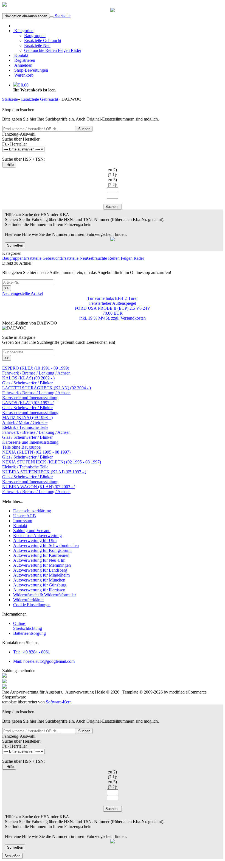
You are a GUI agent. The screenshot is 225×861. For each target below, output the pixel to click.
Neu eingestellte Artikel (22, 293)
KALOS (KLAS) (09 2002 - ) (28, 378)
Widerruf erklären (28, 599)
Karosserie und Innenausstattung (30, 397)
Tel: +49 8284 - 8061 (31, 652)
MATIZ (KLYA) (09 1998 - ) (27, 417)
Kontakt (20, 55)
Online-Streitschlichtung (27, 626)
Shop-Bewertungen (30, 70)
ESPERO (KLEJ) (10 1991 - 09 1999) (35, 368)
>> (6, 288)
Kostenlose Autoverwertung (37, 535)
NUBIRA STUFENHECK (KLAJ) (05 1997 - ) (44, 471)
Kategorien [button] (23, 30)
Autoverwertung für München (39, 580)
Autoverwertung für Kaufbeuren (41, 555)
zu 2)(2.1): (112, 172)
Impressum (22, 520)
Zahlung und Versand (31, 530)
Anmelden (22, 65)
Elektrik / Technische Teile (25, 427)
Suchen (83, 129)
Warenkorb (23, 75)
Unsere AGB (24, 515)
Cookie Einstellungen (31, 604)
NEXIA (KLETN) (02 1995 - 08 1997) (36, 452)
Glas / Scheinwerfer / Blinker (27, 383)
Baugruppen (35, 35)
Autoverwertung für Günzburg (39, 585)
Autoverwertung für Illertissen (39, 590)
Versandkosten (133, 318)
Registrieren (24, 60)
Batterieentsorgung (29, 633)
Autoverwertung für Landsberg (40, 570)
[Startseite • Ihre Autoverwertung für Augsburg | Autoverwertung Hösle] (4, 5)
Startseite (62, 15)
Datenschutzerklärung (32, 510)
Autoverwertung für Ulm (35, 540)
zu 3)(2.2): (112, 182)
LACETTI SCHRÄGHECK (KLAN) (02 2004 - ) (46, 387)
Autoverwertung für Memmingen (42, 565)
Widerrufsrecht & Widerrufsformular (44, 594)
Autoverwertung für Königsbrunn (42, 550)
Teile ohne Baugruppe (21, 447)
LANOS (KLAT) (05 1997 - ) (28, 402)
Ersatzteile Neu (37, 45)
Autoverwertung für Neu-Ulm (39, 560)
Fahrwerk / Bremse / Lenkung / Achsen (36, 373)
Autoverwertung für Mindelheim (41, 575)
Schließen (15, 245)
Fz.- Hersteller (14, 144)
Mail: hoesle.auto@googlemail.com (44, 661)
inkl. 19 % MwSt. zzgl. (99, 318)
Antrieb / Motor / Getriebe (24, 422)
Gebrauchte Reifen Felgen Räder (52, 50)
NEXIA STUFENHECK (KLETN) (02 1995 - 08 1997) (51, 462)
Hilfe (9, 165)
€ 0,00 (23, 85)
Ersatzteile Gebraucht (42, 40)
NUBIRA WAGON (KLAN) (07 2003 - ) (38, 486)
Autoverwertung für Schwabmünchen (46, 545)
